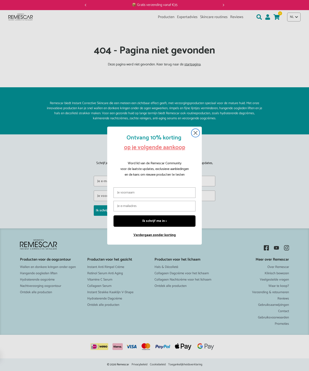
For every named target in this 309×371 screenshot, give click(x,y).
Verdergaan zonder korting (154, 235)
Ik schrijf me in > (154, 221)
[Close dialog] (195, 133)
